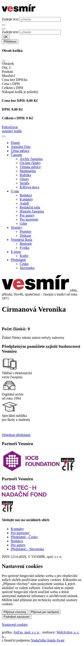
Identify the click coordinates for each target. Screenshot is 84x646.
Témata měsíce (30, 167)
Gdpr (23, 223)
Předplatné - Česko (24, 537)
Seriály (25, 183)
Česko (24, 264)
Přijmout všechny (15, 612)
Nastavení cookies (15, 624)
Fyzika (24, 248)
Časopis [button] (16, 155)
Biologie (26, 244)
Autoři (24, 203)
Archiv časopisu (31, 159)
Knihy (24, 256)
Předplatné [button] (18, 260)
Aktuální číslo (20, 147)
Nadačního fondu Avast (47, 640)
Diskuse (25, 235)
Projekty (26, 231)
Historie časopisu (32, 211)
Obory (24, 179)
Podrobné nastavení (17, 616)
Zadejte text (10, 19)
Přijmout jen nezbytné (45, 612)
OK (6, 37)
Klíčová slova (29, 187)
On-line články (30, 163)
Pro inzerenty (29, 219)
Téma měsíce (20, 151)
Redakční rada (30, 207)
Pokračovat (10, 127)
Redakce (26, 195)
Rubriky (25, 175)
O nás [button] (15, 191)
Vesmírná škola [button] (21, 239)
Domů (15, 143)
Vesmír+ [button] (17, 227)
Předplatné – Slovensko (27, 549)
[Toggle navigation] (3, 136)
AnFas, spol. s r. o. (26, 632)
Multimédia (28, 171)
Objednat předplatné (16, 435)
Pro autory (27, 215)
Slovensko (27, 268)
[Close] (3, 60)
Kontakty (26, 199)
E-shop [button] (16, 252)
